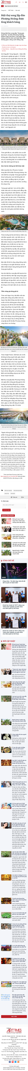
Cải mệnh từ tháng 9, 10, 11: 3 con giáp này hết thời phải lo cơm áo (19, 876)
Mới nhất (3, 577)
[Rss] (18, 1062)
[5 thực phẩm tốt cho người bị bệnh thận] (6, 737)
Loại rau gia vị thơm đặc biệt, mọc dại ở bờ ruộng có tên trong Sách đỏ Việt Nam (19, 853)
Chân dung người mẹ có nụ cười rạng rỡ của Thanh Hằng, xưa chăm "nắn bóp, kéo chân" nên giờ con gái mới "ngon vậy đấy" (19, 784)
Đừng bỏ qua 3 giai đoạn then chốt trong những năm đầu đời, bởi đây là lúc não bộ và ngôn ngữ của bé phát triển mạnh (19, 647)
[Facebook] (10, 1062)
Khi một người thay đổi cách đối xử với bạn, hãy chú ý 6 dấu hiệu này (18, 996)
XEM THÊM (14, 1016)
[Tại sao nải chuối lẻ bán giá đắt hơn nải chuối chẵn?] (6, 915)
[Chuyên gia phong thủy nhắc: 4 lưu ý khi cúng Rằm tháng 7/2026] (6, 901)
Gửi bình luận (6, 510)
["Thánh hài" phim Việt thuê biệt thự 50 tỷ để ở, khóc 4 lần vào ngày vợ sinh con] (6, 672)
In (23, 497)
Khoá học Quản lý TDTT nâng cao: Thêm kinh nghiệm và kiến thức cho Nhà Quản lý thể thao (14, 606)
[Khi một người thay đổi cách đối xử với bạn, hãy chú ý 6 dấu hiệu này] (6, 997)
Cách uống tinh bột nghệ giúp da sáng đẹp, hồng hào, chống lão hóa (18, 683)
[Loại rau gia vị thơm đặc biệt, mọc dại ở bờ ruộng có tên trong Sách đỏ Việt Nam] (6, 854)
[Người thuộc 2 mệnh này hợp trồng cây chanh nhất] (6, 722)
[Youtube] (13, 1062)
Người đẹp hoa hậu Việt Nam (10, 6)
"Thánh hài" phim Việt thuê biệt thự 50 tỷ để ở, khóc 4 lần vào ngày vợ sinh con (19, 671)
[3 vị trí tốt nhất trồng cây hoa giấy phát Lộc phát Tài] (6, 948)
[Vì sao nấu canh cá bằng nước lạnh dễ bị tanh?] (6, 750)
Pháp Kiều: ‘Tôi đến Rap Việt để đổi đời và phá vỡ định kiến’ (14, 582)
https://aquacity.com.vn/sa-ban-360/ (9, 476)
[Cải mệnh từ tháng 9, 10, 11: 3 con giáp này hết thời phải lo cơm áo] (6, 877)
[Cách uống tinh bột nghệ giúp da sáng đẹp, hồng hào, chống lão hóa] (6, 684)
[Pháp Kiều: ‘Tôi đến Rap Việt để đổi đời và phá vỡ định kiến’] (14, 571)
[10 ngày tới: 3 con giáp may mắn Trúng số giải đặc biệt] (6, 984)
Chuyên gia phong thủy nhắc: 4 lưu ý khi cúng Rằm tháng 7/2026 (19, 900)
